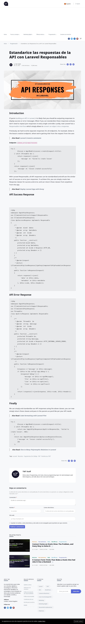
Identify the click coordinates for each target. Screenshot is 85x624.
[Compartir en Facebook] (68, 64)
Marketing (41, 600)
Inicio (5, 43)
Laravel (15, 456)
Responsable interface (17, 126)
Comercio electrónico (44, 593)
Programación (52, 34)
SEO (40, 590)
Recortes (20, 456)
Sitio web (11, 515)
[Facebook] (69, 39)
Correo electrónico (49, 507)
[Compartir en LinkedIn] (73, 64)
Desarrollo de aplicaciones (45, 607)
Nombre (11, 507)
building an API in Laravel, (25, 118)
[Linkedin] (75, 39)
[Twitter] (72, 39)
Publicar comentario (17, 527)
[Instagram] (77, 39)
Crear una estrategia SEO (45, 597)
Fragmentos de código (30, 456)
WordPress (48, 590)
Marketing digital (28, 34)
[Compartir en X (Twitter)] (71, 64)
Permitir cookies (78, 621)
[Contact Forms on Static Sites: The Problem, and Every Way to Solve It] (19, 545)
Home (5, 34)
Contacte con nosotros (65, 34)
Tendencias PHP (45, 456)
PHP (39, 456)
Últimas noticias (40, 34)
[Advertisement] (42, 20)
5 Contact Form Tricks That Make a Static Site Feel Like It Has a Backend (53, 561)
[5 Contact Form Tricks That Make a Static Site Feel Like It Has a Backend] (19, 561)
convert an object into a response (56, 126)
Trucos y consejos (14, 34)
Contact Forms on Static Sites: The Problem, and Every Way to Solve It (52, 545)
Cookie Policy (41, 621)
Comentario (12, 497)
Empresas (41, 611)
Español (68, 4)
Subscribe (76, 591)
